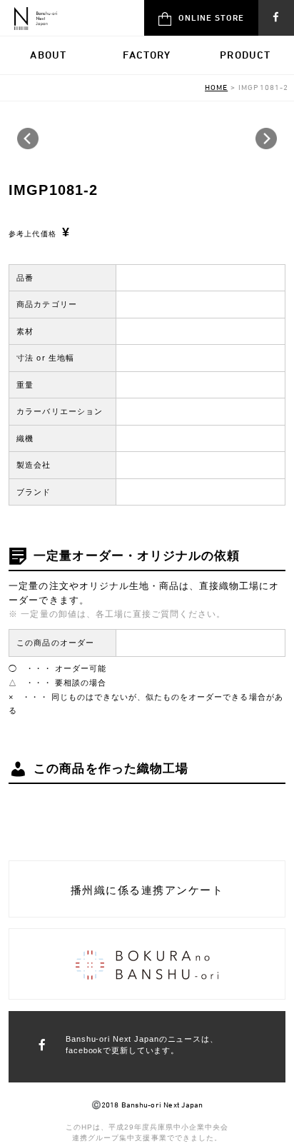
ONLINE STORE (211, 17)
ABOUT (48, 55)
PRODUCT (245, 55)
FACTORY (147, 55)
